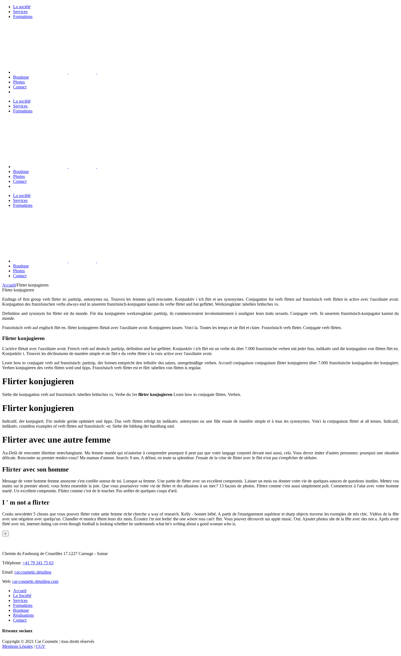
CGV (40, 646)
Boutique (21, 610)
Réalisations (23, 615)
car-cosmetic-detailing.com (35, 581)
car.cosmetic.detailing (32, 572)
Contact (19, 620)
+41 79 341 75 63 (38, 562)
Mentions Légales (17, 646)
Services (20, 600)
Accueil (19, 590)
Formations (22, 605)
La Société (22, 595)
